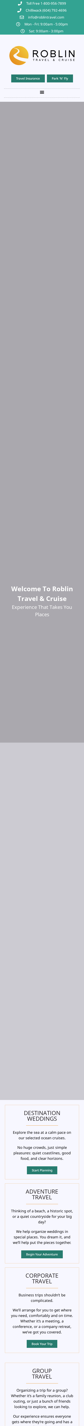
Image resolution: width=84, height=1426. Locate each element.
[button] (42, 92)
